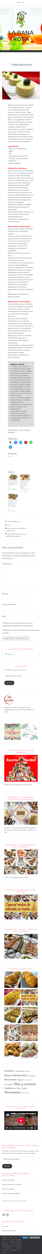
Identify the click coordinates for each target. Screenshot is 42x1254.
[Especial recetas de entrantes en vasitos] (29, 998)
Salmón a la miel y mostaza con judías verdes (12, 502)
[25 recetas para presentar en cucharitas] (12, 1033)
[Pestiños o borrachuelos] (29, 1051)
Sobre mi (5, 1226)
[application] (21, 1120)
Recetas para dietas (8, 1189)
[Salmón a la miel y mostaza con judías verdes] (13, 497)
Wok (23, 1093)
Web (4, 616)
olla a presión (28, 1080)
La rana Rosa (21, 36)
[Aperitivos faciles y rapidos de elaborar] (21, 958)
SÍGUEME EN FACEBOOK (14, 1201)
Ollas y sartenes (24, 1084)
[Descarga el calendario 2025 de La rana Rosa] (21, 824)
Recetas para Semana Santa (11, 1193)
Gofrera (27, 1071)
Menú (22, 2)
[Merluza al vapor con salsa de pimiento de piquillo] (25, 477)
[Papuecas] (12, 1051)
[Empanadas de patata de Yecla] (12, 980)
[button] (12, 732)
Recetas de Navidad (8, 1180)
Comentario (7, 564)
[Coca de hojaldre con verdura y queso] (29, 1015)
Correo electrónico (9, 604)
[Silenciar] (32, 1128)
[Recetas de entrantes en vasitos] (21, 919)
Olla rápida (8, 1084)
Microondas (16, 534)
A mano (9, 1070)
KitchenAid (20, 1075)
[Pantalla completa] (35, 1128)
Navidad (15, 528)
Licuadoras (31, 1076)
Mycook (20, 1080)
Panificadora (10, 1088)
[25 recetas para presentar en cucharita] (21, 874)
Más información (34, 1237)
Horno (9, 534)
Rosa (9, 525)
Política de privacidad (9, 1231)
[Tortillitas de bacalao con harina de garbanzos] (29, 980)
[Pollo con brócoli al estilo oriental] (13, 477)
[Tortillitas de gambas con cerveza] (12, 998)
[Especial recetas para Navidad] (21, 781)
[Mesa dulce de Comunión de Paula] (29, 1033)
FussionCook (20, 1071)
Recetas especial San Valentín (11, 1184)
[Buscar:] (16, 654)
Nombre (5, 594)
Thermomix (16, 536)
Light (9, 528)
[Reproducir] (7, 1128)
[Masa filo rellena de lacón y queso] (12, 1015)
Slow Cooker (22, 1088)
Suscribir (9, 683)
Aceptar (25, 1237)
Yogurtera (27, 1093)
